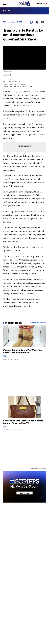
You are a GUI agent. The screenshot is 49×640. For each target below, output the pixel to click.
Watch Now (41, 4)
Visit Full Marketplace (38, 323)
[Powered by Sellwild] (42, 469)
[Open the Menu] (4, 4)
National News (12, 21)
